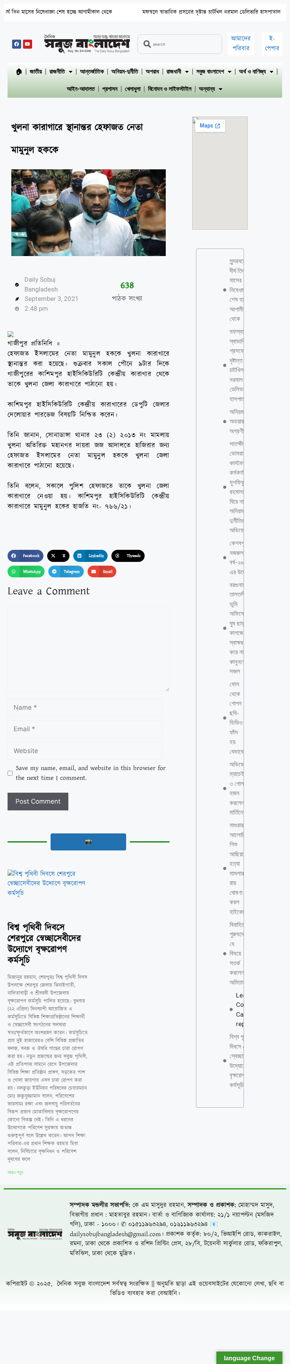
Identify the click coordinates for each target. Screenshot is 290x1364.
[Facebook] (16, 44)
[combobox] (179, 44)
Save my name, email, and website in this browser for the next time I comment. (91, 773)
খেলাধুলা (132, 88)
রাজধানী (174, 71)
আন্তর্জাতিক (92, 71)
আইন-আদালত (81, 88)
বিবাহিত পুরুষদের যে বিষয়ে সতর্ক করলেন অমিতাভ (238, 953)
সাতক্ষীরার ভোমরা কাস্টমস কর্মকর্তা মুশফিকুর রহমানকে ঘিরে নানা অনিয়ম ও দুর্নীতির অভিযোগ (239, 487)
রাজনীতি (57, 71)
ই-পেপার (272, 43)
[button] (25, 556)
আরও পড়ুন (15, 1172)
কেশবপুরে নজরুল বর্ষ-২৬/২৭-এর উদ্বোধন (242, 557)
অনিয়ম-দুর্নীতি (124, 71)
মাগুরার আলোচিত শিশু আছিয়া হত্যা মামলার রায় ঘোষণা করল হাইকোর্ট (239, 868)
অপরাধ (152, 71)
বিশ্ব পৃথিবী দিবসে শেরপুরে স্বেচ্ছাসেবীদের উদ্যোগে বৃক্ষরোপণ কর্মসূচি (44, 944)
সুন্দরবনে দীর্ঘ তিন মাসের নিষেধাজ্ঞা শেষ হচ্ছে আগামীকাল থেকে (240, 289)
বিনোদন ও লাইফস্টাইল (169, 88)
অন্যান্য (207, 88)
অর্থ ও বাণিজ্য (252, 71)
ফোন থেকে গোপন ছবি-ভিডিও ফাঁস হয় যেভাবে (237, 717)
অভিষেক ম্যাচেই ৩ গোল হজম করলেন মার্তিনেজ (238, 788)
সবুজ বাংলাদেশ (210, 71)
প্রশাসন (109, 88)
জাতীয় (36, 71)
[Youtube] (27, 44)
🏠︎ (18, 71)
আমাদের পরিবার (241, 43)
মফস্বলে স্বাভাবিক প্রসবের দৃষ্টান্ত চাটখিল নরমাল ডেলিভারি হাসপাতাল (183, 12)
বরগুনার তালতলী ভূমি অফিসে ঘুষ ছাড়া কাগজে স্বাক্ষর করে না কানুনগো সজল (238, 628)
